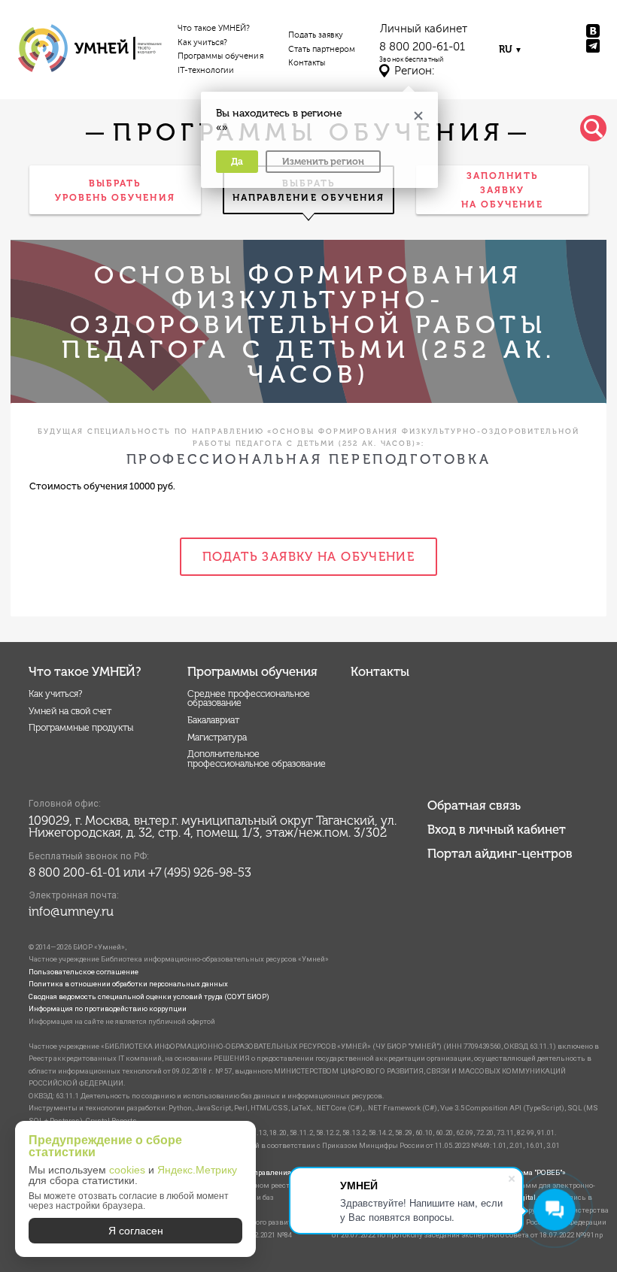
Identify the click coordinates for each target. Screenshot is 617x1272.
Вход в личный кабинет (496, 829)
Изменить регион (323, 161)
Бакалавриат (213, 719)
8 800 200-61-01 (422, 47)
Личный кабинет (423, 29)
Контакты (306, 63)
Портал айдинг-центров (500, 853)
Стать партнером (322, 49)
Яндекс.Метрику (197, 1170)
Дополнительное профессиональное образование (256, 758)
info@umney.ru (71, 911)
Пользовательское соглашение (83, 972)
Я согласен (135, 1231)
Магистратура (217, 737)
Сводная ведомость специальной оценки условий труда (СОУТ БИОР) (149, 996)
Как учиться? (203, 42)
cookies (127, 1170)
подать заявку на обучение (308, 556)
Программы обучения (220, 56)
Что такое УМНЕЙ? (214, 28)
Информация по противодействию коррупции (108, 1008)
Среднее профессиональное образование (248, 698)
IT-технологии (206, 70)
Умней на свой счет (70, 710)
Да (237, 161)
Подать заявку (316, 35)
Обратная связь (474, 805)
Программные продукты (81, 727)
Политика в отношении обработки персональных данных (128, 984)
